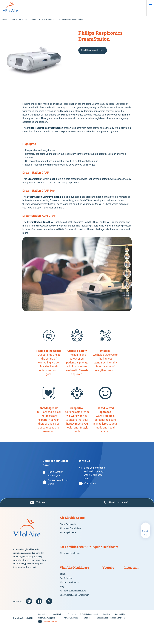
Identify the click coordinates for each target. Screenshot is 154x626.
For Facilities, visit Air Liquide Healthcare (89, 547)
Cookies (106, 614)
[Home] (10, 8)
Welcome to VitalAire (69, 582)
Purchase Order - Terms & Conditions (111, 618)
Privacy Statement (70, 618)
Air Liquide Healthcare (70, 553)
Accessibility (120, 614)
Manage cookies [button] (50, 621)
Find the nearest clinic (92, 50)
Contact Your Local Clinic (58, 482)
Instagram (131, 567)
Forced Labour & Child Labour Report (83, 614)
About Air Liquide (68, 524)
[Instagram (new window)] (49, 601)
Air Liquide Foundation (70, 528)
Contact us (90, 483)
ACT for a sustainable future (73, 591)
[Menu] (150, 4)
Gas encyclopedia (68, 532)
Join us (63, 574)
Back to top (145, 533)
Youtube (108, 567)
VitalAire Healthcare (74, 567)
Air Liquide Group (72, 518)
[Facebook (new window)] (39, 601)
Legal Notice (57, 614)
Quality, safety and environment (74, 595)
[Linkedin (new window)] (29, 601)
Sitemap (87, 618)
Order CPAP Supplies (46, 618)
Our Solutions (66, 578)
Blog (62, 586)
